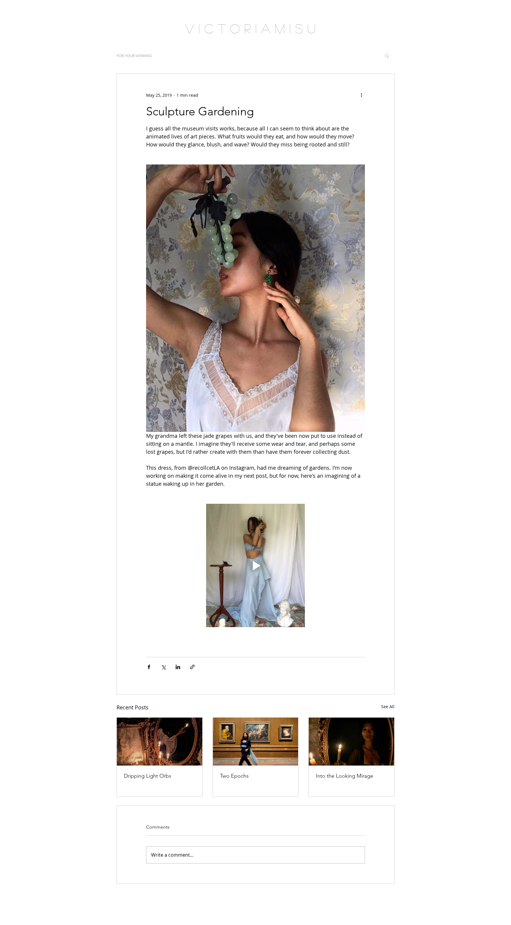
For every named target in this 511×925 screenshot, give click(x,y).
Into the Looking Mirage (344, 776)
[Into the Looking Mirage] (351, 742)
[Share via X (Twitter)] (163, 667)
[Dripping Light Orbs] (159, 742)
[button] (387, 55)
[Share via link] (192, 667)
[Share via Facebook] (149, 667)
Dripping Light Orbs (147, 776)
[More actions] (361, 95)
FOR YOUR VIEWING (134, 55)
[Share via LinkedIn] (178, 667)
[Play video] (255, 565)
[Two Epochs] (255, 742)
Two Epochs (234, 776)
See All (387, 706)
